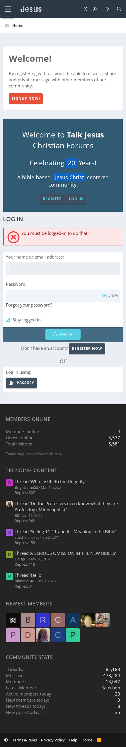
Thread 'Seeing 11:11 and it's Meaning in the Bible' (65, 531)
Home (86, 740)
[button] (6, 740)
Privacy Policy (53, 740)
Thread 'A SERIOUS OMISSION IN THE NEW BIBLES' (65, 553)
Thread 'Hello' (28, 575)
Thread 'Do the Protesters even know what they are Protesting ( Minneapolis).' (66, 506)
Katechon (110, 688)
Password (15, 284)
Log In (76, 198)
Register (52, 198)
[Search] (119, 9)
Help (73, 740)
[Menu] (8, 9)
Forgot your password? (29, 305)
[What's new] (107, 9)
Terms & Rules (24, 740)
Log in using (18, 372)
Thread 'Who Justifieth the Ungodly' (50, 481)
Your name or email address (34, 257)
